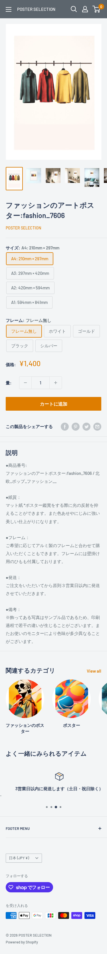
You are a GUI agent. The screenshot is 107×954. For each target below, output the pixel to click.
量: (8, 382)
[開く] (74, 9)
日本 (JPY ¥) (19, 858)
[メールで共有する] (97, 426)
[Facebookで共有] (65, 426)
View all (94, 670)
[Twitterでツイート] (86, 426)
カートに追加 (53, 403)
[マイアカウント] (85, 9)
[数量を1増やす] (56, 383)
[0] (96, 9)
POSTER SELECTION (23, 227)
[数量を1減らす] (25, 383)
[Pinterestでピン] (76, 426)
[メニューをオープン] (8, 9)
